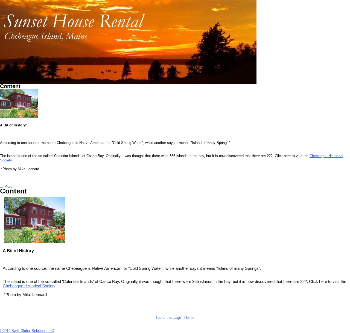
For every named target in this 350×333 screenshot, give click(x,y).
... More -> (8, 186)
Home (189, 317)
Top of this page (168, 317)
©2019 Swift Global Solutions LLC (27, 331)
